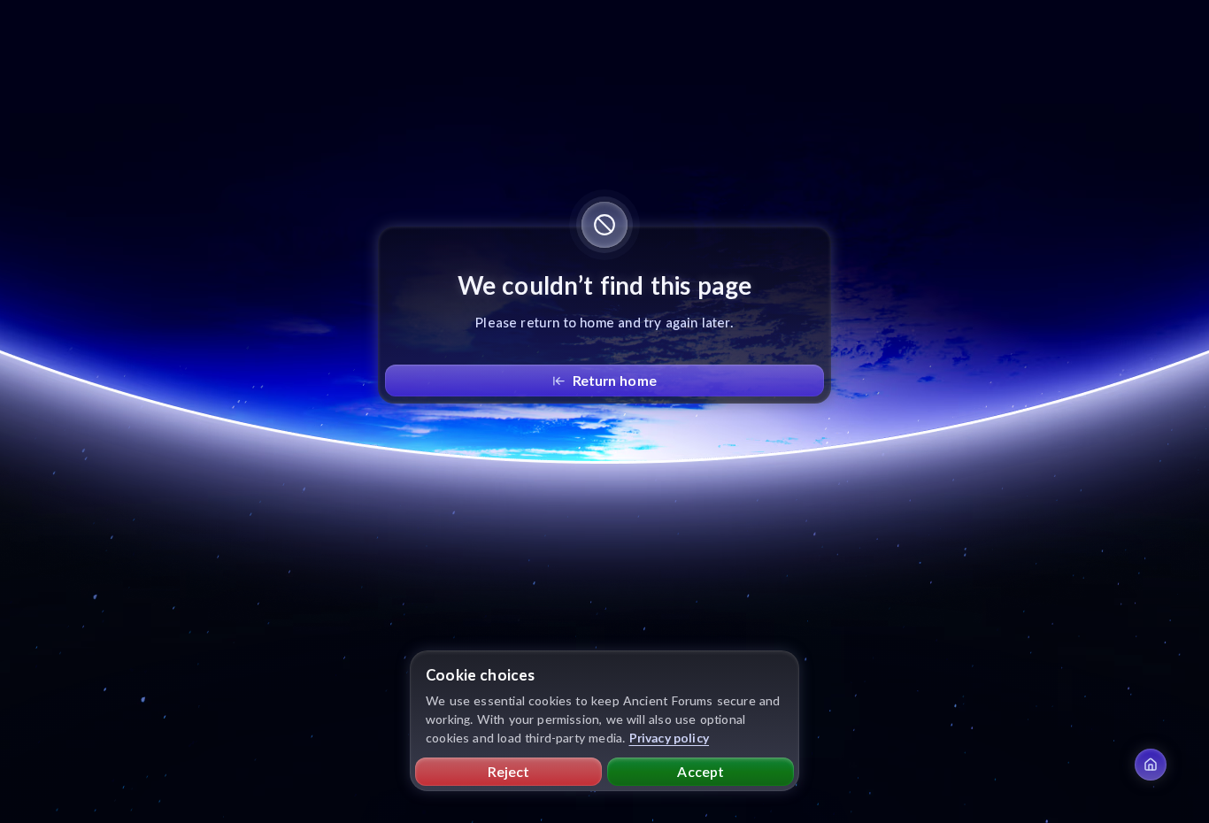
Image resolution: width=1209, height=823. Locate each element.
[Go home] (1151, 765)
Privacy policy (669, 737)
